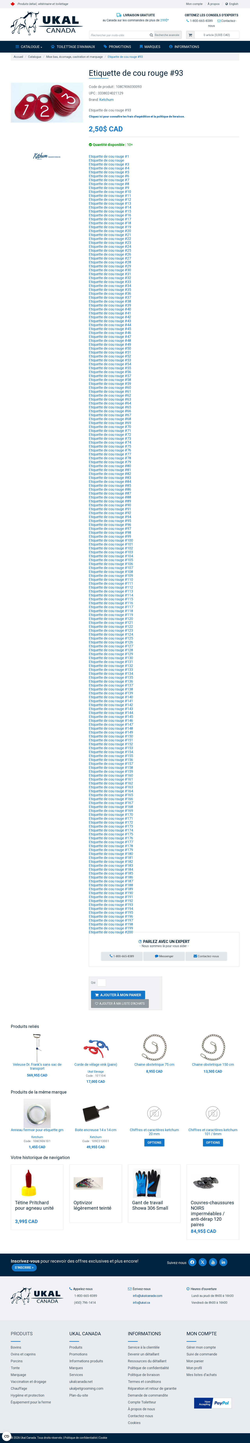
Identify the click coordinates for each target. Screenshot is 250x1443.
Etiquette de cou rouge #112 (111, 587)
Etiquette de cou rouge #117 (111, 607)
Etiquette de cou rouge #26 (110, 254)
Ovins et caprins (23, 1354)
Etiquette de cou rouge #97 (110, 529)
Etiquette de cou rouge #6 (109, 176)
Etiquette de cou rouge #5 (109, 172)
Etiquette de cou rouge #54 (110, 364)
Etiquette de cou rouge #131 (111, 662)
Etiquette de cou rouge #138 (111, 689)
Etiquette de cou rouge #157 (111, 764)
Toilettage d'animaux (76, 47)
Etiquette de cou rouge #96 (110, 525)
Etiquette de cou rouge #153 (111, 748)
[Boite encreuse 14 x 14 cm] (95, 1113)
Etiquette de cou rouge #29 (110, 266)
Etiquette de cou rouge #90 (110, 505)
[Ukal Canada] (47, 23)
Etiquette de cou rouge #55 (110, 368)
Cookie (103, 1437)
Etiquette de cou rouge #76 (110, 450)
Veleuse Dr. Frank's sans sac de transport (37, 1066)
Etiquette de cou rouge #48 (110, 340)
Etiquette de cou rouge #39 (110, 305)
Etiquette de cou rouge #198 (111, 924)
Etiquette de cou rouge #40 (110, 309)
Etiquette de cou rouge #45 (110, 329)
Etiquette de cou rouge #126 (111, 642)
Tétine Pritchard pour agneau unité (34, 1205)
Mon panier (195, 1361)
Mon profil (194, 1368)
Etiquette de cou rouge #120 (111, 619)
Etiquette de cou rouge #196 (111, 916)
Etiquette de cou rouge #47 (110, 337)
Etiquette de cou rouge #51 (110, 352)
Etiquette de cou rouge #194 (111, 909)
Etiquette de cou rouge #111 (111, 583)
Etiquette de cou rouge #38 (110, 301)
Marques (152, 47)
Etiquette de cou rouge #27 (110, 258)
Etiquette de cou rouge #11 (110, 196)
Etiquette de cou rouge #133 (111, 670)
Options (154, 1142)
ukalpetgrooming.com (86, 1388)
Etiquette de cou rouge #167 (111, 803)
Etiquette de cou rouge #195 (111, 912)
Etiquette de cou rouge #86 (110, 489)
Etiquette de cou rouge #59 (110, 384)
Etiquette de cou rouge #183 (111, 865)
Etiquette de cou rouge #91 (110, 509)
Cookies (134, 1423)
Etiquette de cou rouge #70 (110, 427)
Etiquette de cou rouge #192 (111, 901)
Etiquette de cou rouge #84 (110, 481)
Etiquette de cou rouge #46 (110, 333)
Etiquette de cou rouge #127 (111, 646)
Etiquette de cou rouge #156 (111, 760)
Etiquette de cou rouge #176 (111, 838)
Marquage (18, 1375)
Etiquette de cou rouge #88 (110, 497)
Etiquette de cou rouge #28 (110, 262)
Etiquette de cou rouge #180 (111, 854)
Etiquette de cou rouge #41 (110, 313)
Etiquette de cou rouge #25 (110, 250)
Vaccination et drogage (28, 1382)
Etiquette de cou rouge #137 (111, 685)
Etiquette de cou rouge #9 (109, 188)
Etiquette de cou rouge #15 (110, 211)
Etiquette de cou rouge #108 (111, 572)
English (233, 4)
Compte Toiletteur (142, 1402)
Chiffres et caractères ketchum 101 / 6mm (213, 1132)
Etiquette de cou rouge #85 (110, 485)
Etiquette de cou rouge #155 (111, 756)
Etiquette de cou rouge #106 (111, 564)
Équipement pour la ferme (31, 1402)
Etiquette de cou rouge (106, 160)
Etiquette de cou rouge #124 (111, 634)
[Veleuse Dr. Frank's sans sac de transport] (37, 1048)
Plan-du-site (78, 1395)
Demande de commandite (148, 1395)
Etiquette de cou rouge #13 (110, 203)
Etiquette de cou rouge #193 (111, 905)
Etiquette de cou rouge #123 (111, 630)
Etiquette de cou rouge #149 (111, 732)
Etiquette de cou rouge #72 (110, 434)
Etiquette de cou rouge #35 (110, 290)
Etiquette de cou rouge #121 (111, 623)
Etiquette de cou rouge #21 (110, 235)
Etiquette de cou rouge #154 (111, 752)
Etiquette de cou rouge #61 (110, 391)
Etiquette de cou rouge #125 (111, 638)
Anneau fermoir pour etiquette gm (37, 1130)
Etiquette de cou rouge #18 (110, 223)
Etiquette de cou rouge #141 (111, 701)
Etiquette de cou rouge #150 (111, 736)
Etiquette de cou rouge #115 (111, 599)
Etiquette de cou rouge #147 (111, 724)
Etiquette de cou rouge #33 (110, 282)
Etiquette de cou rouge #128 (111, 650)
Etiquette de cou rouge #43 (110, 321)
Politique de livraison (144, 1375)
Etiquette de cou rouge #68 (110, 419)
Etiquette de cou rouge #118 (111, 611)
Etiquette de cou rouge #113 (111, 591)
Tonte (15, 1368)
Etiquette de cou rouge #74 (110, 442)
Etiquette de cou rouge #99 (110, 536)
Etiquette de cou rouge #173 (111, 826)
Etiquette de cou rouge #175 (111, 834)
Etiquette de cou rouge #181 (111, 858)
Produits (22, 1333)
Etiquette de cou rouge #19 (110, 227)
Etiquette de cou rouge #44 (110, 325)
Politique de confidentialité (148, 1368)
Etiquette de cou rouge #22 (110, 239)
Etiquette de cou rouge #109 (111, 576)
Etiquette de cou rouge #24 (110, 246)
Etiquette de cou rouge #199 (111, 928)
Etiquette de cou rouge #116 (111, 603)
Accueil (18, 57)
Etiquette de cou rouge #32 (110, 278)
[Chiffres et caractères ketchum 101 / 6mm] (213, 1113)
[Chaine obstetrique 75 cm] (154, 1048)
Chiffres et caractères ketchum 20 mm (154, 1132)
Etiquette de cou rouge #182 (111, 861)
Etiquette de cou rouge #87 (110, 493)
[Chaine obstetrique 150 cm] (213, 1048)
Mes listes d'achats (202, 1375)
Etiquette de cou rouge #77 (110, 454)
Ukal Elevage (96, 1071)
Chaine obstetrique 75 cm (154, 1064)
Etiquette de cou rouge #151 (111, 740)
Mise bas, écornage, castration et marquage (74, 57)
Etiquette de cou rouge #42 (110, 317)
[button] (216, 35)
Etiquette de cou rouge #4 (109, 168)
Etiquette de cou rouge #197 (111, 920)
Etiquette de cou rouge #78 (110, 458)
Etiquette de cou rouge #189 (111, 889)
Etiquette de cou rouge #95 (110, 521)
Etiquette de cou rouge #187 (111, 881)
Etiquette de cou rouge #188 (111, 885)
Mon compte (194, 4)
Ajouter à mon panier (120, 995)
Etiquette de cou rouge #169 (111, 811)
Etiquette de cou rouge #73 (110, 438)
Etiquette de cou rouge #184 (111, 869)
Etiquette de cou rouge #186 (111, 877)
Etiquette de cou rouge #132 (111, 666)
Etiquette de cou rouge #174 (111, 830)
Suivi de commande (202, 1354)
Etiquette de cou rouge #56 (110, 372)
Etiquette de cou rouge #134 (111, 673)
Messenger (165, 956)
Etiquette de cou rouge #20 (110, 231)
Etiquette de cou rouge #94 (110, 517)
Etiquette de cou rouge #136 (111, 681)
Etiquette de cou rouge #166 (111, 799)
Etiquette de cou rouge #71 (110, 431)
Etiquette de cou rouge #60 (110, 387)
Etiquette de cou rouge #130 (111, 658)
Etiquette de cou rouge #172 (111, 822)
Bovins (16, 1347)
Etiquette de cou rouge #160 (111, 775)
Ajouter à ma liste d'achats (122, 1003)
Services (76, 1375)
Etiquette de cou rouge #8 (109, 184)
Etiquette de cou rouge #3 (109, 164)
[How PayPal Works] (213, 1403)
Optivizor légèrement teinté (92, 1205)
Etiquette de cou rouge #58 (110, 380)
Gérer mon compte (201, 1347)
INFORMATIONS (186, 47)
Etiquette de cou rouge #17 (110, 219)
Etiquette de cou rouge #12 (110, 199)
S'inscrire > (24, 1267)
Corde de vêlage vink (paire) (95, 1064)
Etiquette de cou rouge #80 (110, 466)
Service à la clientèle (144, 1347)
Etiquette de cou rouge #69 (110, 423)
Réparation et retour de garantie (152, 1388)
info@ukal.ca (141, 1303)
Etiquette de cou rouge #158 (111, 767)
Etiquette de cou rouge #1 (109, 156)
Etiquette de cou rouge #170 (111, 814)
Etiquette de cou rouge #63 (110, 399)
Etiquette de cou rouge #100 (111, 540)
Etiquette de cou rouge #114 (111, 595)
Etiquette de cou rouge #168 (111, 807)
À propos (214, 4)
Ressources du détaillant (147, 1361)
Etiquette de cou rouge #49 (110, 344)
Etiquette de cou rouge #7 (109, 180)
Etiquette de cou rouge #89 (110, 501)
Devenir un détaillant (143, 1354)
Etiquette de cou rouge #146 (111, 720)
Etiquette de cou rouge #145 (111, 717)
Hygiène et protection (27, 1395)
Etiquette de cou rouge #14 (110, 207)
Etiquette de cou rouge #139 (111, 693)
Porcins (17, 1361)
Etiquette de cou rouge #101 (111, 544)
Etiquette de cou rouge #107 (111, 568)
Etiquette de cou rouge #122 (111, 626)
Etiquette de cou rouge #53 (110, 360)
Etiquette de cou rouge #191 (111, 897)
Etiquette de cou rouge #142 (111, 705)
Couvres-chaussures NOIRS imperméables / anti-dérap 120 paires (212, 1213)
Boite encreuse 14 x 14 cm (95, 1130)
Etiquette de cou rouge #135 (111, 677)
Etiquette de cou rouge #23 (110, 243)
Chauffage (19, 1388)
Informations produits (86, 1361)
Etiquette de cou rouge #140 (111, 697)
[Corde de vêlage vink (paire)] (95, 1048)
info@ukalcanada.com (147, 1296)
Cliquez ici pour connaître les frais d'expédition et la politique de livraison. (137, 116)
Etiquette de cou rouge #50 (110, 348)
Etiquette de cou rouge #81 (110, 470)
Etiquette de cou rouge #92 (110, 513)
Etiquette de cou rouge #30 (110, 270)
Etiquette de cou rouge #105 (111, 560)
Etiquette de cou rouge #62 (110, 395)
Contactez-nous (208, 956)
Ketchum (106, 100)
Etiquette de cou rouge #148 (111, 728)
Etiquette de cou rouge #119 (111, 615)
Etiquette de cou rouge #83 (110, 478)
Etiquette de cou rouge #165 (111, 795)
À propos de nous (141, 1409)
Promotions (120, 47)
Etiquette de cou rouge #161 (111, 779)
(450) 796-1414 (85, 1303)
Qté (93, 982)
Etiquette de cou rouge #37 (110, 297)
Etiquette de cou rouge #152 (111, 744)
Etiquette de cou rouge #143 (111, 709)
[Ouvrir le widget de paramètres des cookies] (6, 1436)
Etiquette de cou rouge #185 (111, 873)
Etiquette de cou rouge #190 (111, 893)
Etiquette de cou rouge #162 (111, 783)
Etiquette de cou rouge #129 (111, 654)
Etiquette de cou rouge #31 (110, 274)
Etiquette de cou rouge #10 (110, 192)
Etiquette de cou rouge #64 (110, 403)
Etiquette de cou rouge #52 (110, 356)
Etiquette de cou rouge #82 (110, 474)
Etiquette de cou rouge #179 (111, 850)
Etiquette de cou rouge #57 (110, 376)
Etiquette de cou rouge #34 (110, 286)
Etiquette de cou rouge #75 (110, 446)
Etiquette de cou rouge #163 (111, 787)
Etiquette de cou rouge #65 (110, 407)
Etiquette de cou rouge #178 (111, 846)
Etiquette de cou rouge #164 (111, 791)
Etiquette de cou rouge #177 (111, 842)
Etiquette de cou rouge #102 (111, 548)
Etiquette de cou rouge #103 (111, 552)
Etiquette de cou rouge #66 (110, 411)
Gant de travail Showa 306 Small (150, 1205)
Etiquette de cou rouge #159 (111, 771)
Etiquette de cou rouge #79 (110, 462)
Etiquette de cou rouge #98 (110, 532)
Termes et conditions (144, 1382)
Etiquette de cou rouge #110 (111, 579)
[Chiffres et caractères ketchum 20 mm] (154, 1113)
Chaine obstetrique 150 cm (213, 1064)
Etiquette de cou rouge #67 (110, 415)
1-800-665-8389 (201, 21)
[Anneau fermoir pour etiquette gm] (37, 1113)
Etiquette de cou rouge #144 (111, 713)
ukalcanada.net (81, 1382)
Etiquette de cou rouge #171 (111, 818)
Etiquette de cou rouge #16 (110, 215)
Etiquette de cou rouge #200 (111, 932)
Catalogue (30, 47)
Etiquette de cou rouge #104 (111, 556)
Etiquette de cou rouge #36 (110, 293)
